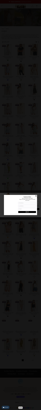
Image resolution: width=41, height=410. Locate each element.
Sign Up (27, 211)
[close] (36, 195)
